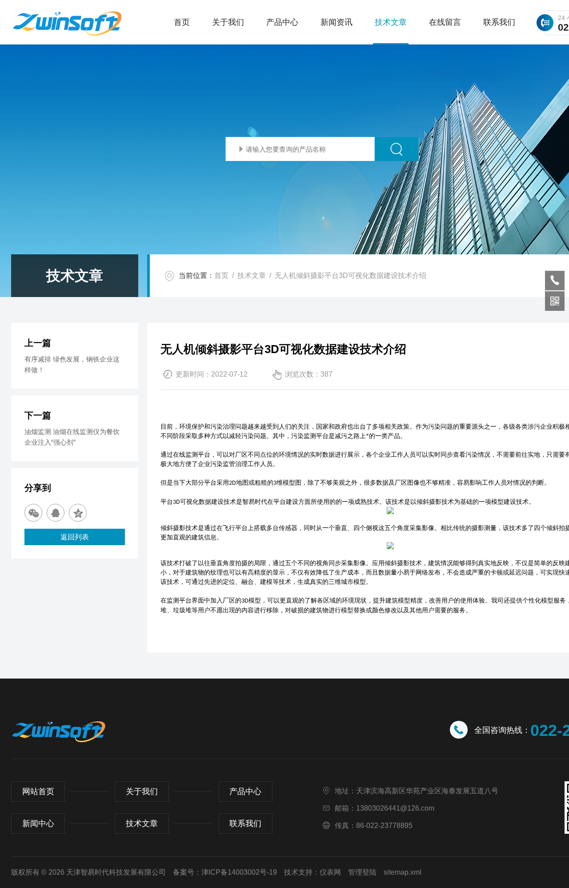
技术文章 (391, 22)
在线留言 (445, 22)
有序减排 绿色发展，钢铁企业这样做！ (72, 364)
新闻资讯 (337, 22)
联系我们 (499, 22)
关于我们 (228, 22)
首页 (182, 22)
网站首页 (38, 791)
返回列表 (74, 537)
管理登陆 (362, 872)
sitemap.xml (402, 872)
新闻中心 (38, 823)
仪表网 (330, 872)
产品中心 (282, 22)
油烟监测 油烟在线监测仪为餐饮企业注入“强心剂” (72, 437)
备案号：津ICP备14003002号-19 (225, 872)
